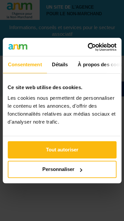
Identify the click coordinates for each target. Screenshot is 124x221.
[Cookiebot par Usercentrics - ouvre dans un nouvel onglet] (88, 47)
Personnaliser (58, 169)
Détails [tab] (60, 64)
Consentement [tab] (25, 64)
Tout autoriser (62, 149)
